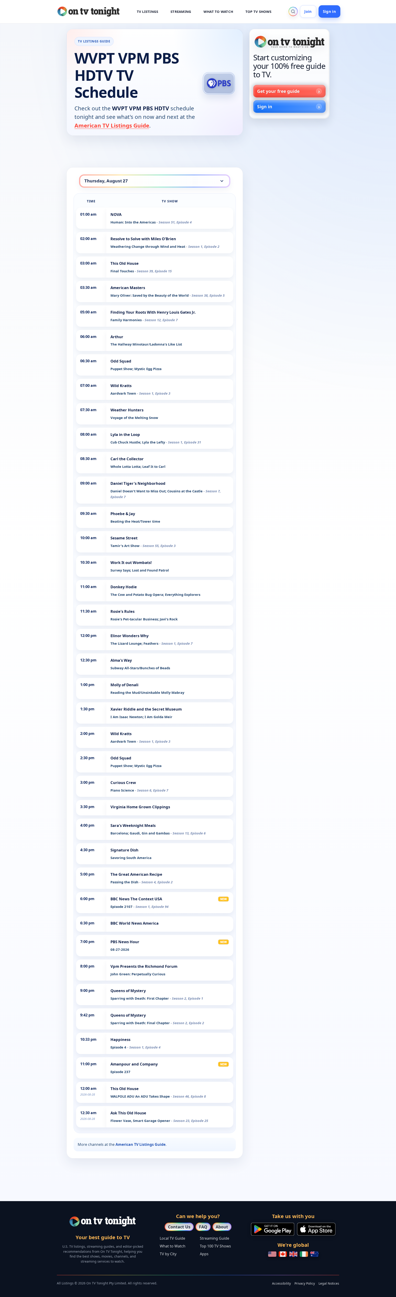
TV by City (168, 1253)
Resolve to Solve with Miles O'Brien (143, 238)
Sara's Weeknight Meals (133, 825)
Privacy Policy (304, 1283)
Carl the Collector (127, 458)
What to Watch (172, 1246)
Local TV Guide (172, 1238)
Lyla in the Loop (125, 434)
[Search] (293, 11)
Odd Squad (120, 361)
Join (308, 11)
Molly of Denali (124, 684)
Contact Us (179, 1227)
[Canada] (283, 1254)
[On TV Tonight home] (289, 42)
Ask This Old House (128, 1113)
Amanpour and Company (134, 1064)
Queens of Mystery (128, 990)
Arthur (116, 336)
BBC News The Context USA (136, 898)
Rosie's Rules (122, 611)
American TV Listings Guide (111, 125)
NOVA (115, 214)
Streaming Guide (214, 1238)
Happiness (120, 1039)
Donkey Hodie (123, 586)
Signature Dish (124, 850)
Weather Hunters (126, 410)
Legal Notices (329, 1283)
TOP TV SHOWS (258, 11)
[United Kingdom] (293, 1254)
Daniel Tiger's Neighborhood (137, 483)
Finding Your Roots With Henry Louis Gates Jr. (153, 312)
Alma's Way (121, 660)
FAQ (203, 1227)
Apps (204, 1253)
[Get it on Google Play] (272, 1229)
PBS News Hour (124, 941)
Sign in (329, 11)
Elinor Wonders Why (129, 635)
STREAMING (180, 11)
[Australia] (314, 1254)
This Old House (124, 263)
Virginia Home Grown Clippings (140, 806)
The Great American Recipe (136, 874)
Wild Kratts (121, 385)
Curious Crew (123, 782)
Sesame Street (124, 538)
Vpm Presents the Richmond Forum (143, 966)
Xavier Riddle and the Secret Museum (146, 709)
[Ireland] (304, 1254)
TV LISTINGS (147, 11)
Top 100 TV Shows (215, 1246)
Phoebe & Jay (122, 513)
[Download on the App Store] (316, 1229)
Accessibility (281, 1283)
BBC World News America (134, 923)
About (222, 1227)
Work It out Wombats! (131, 562)
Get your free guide (278, 91)
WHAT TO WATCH (218, 11)
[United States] (272, 1254)
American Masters (127, 287)
